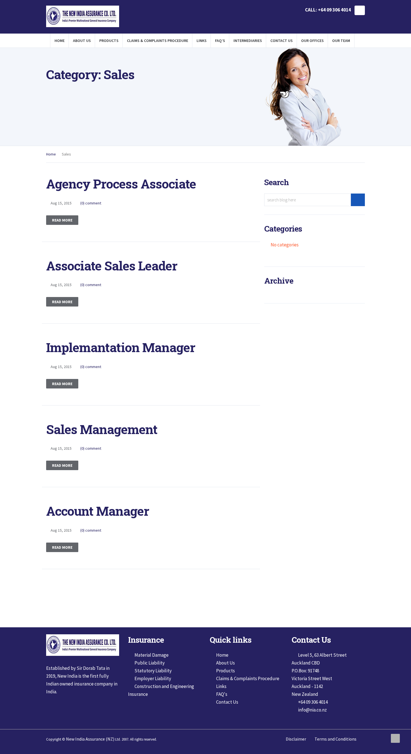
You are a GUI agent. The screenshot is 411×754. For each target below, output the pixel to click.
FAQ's (221, 694)
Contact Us (227, 702)
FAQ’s (220, 40)
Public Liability (149, 663)
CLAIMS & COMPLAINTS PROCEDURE (157, 40)
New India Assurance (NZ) (90, 739)
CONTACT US (281, 40)
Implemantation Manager (120, 347)
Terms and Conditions (335, 739)
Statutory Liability (153, 671)
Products (225, 671)
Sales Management (101, 429)
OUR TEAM (341, 40)
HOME (60, 40)
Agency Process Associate (121, 183)
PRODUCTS (109, 40)
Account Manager (97, 511)
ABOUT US (82, 40)
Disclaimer (296, 739)
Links (202, 40)
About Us (225, 663)
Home (51, 154)
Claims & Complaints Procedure (247, 678)
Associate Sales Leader (111, 265)
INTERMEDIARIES (247, 40)
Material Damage (151, 655)
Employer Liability (152, 678)
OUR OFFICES (312, 40)
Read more (62, 220)
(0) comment (90, 203)
